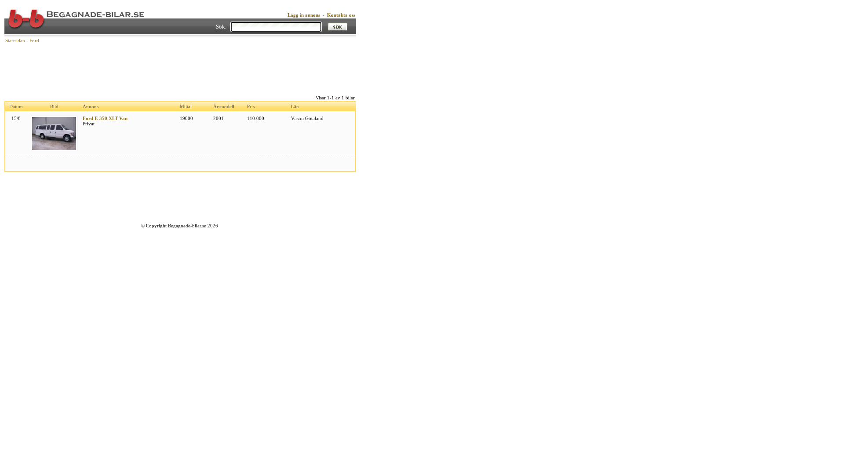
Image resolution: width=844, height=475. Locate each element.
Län (295, 106)
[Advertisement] (180, 68)
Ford (34, 40)
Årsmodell (223, 106)
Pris (251, 106)
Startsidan (15, 40)
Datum (16, 106)
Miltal (186, 106)
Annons (90, 106)
